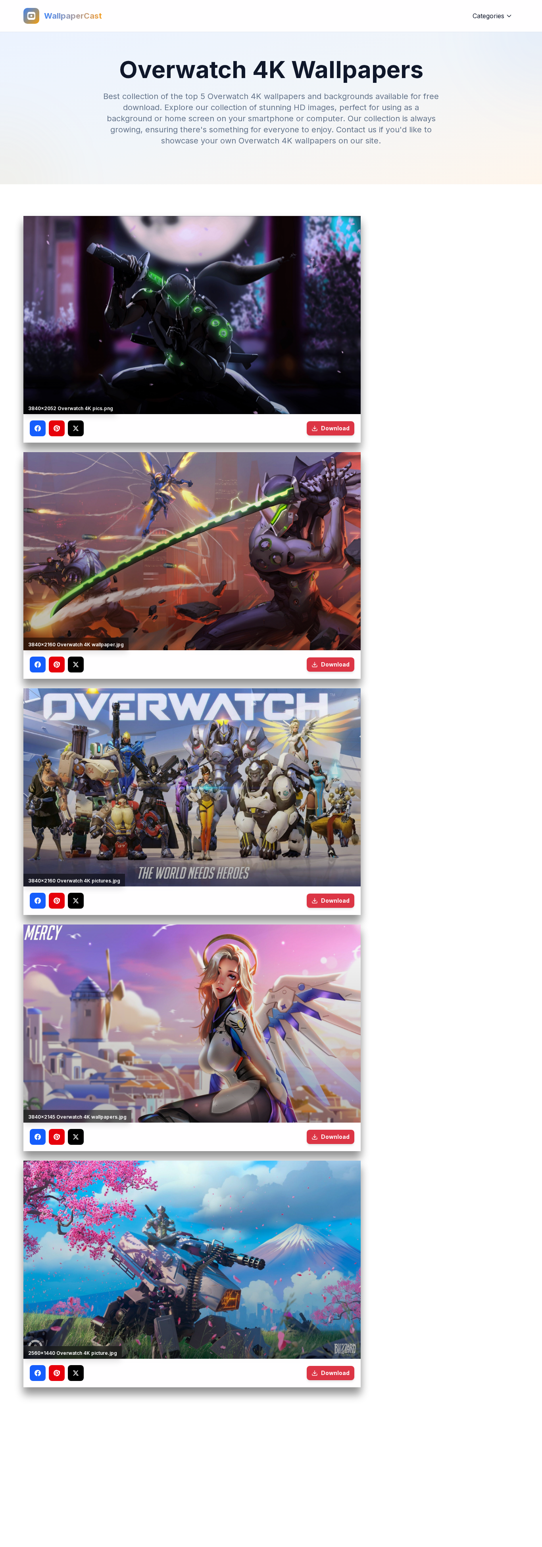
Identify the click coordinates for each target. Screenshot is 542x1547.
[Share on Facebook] (38, 428)
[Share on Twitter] (76, 428)
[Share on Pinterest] (57, 428)
